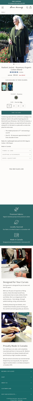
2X (18, 106)
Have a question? (9, 158)
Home (3, 12)
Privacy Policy (13, 400)
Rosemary (16, 97)
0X (9, 106)
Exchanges (20, 400)
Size (15, 102)
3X (23, 106)
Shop (3, 377)
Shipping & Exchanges (11, 154)
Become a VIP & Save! (7, 371)
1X (14, 106)
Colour (16, 94)
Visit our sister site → (8, 394)
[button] (14, 72)
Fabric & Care (8, 150)
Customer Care (6, 388)
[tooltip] (4, 86)
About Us (4, 383)
